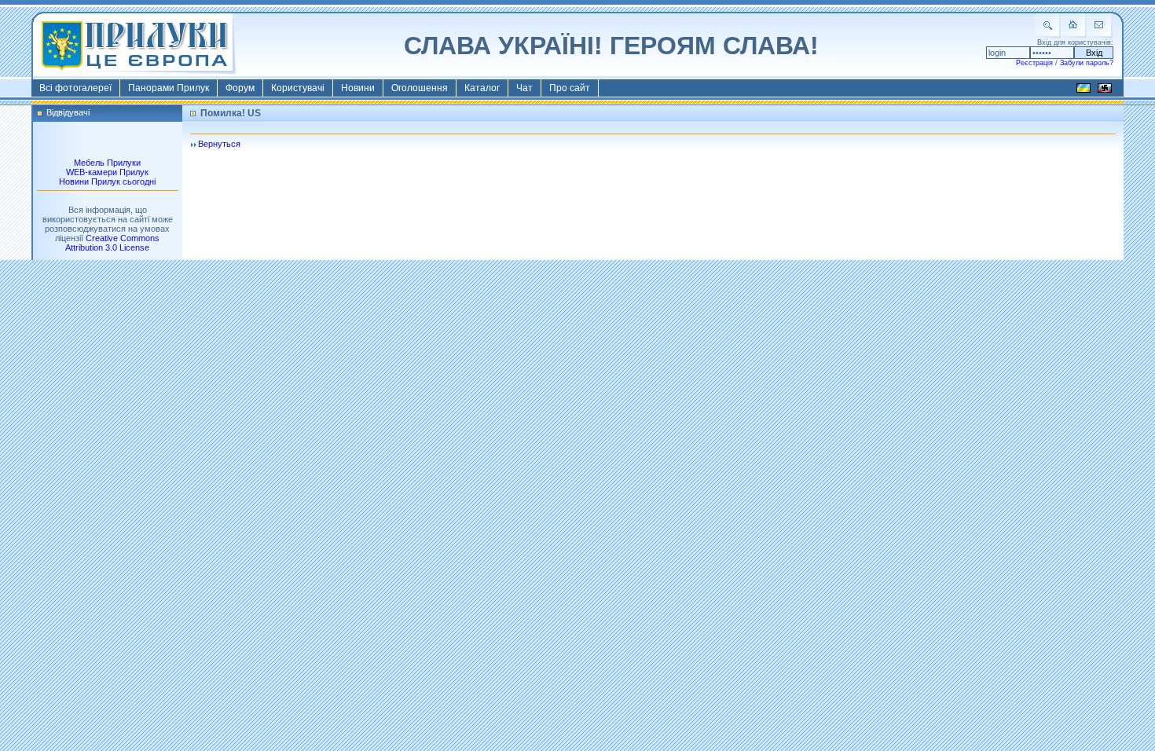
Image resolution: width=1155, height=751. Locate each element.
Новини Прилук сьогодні (107, 181)
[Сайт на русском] (1105, 90)
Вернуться (219, 143)
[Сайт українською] (1083, 90)
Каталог (482, 87)
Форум (240, 87)
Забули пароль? (1086, 63)
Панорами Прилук (168, 87)
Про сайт (569, 87)
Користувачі (297, 87)
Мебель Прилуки (107, 162)
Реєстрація (1034, 63)
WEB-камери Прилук (107, 172)
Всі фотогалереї (75, 87)
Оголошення (419, 87)
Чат (524, 87)
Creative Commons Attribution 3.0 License (112, 242)
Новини (358, 87)
